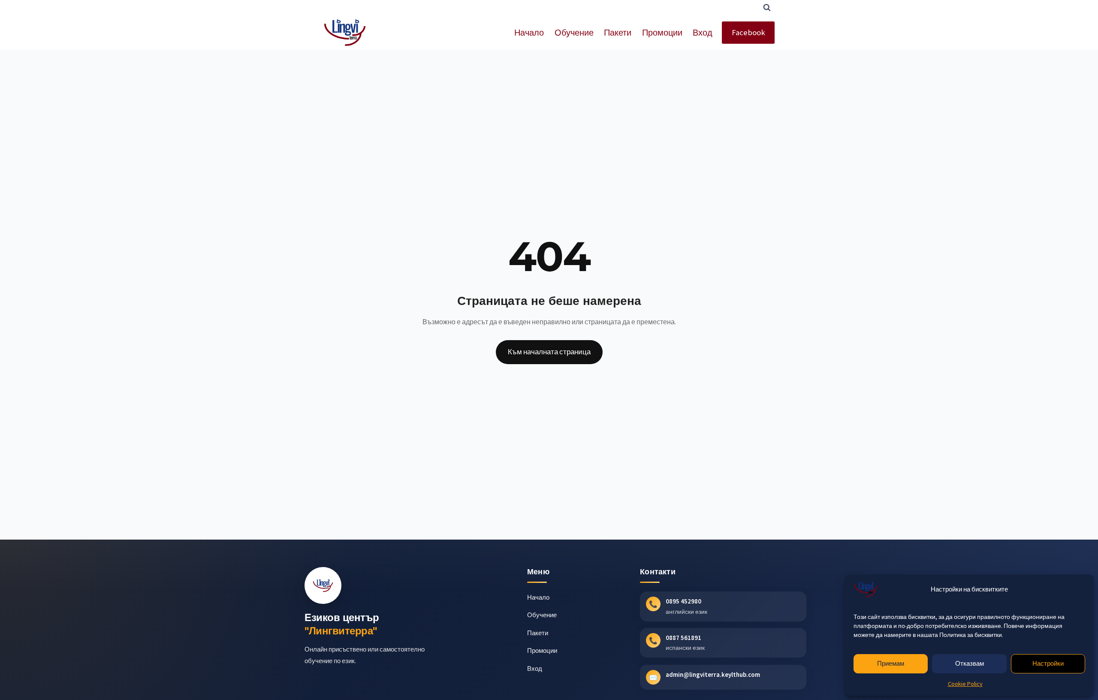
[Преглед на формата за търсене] (767, 7)
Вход (702, 32)
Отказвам (969, 663)
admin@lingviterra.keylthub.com (713, 674)
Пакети (617, 32)
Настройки (1048, 663)
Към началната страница (549, 351)
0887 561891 (683, 638)
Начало (529, 32)
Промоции (662, 32)
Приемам (890, 663)
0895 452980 (683, 601)
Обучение (574, 32)
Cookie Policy (965, 684)
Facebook (748, 32)
